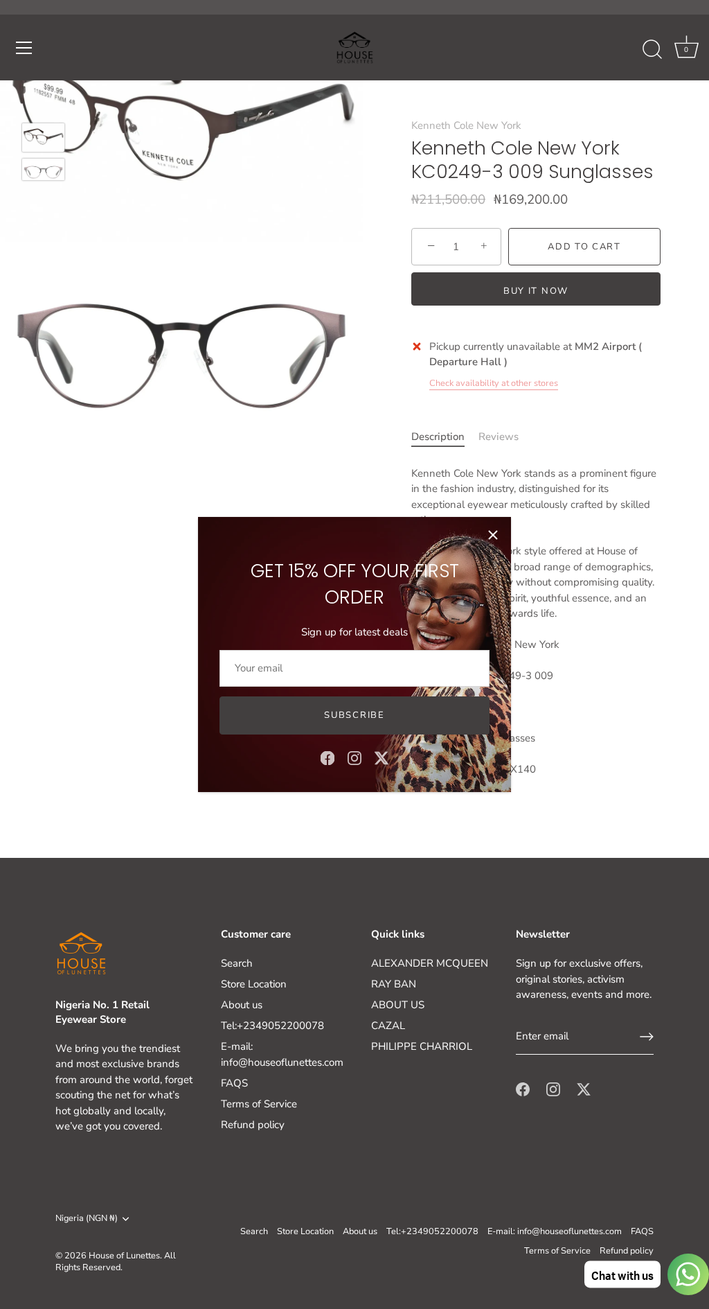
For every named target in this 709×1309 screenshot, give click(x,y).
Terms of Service (259, 1104)
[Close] (493, 535)
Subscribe (354, 715)
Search (237, 963)
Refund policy (253, 1125)
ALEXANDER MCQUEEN (429, 963)
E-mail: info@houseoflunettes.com (554, 1231)
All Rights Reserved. (115, 1261)
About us (241, 1005)
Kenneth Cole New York (466, 125)
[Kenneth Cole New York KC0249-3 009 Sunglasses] (43, 137)
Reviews (498, 436)
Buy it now (535, 291)
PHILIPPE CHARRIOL (421, 1046)
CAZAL (388, 1026)
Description (438, 436)
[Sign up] (647, 1037)
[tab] (444, 437)
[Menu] (24, 48)
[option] (43, 139)
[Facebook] (327, 757)
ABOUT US (397, 1005)
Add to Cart (584, 246)
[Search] (652, 50)
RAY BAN (393, 984)
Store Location (254, 984)
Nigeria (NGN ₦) (86, 1218)
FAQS (234, 1083)
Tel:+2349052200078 (272, 1026)
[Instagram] (354, 757)
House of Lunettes (124, 1255)
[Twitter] (381, 757)
